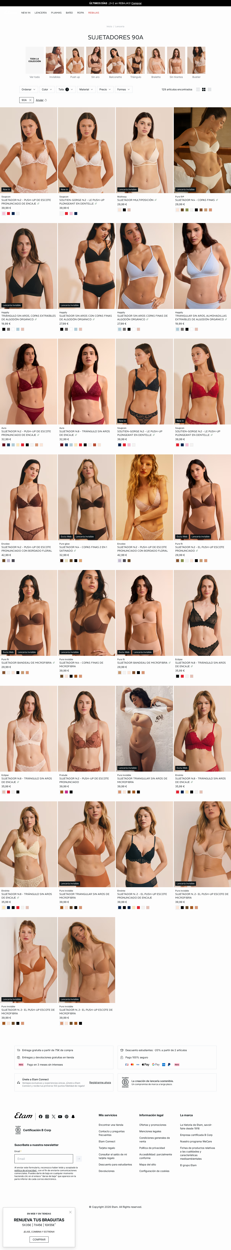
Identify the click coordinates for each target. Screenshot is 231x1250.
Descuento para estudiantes (115, 1164)
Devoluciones (106, 1170)
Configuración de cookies (154, 1170)
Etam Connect (107, 1141)
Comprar (39, 1239)
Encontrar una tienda (111, 1124)
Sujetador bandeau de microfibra (26, 662)
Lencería (119, 26)
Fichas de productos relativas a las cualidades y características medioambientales (197, 1153)
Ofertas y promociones (152, 1124)
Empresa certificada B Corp (196, 1134)
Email (17, 1151)
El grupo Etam (188, 1165)
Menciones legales (150, 1131)
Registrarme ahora (100, 1082)
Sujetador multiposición (135, 200)
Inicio (109, 26)
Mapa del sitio (147, 1164)
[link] (25, 12)
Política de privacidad (152, 1147)
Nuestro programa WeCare (196, 1141)
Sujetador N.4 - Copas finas (195, 200)
